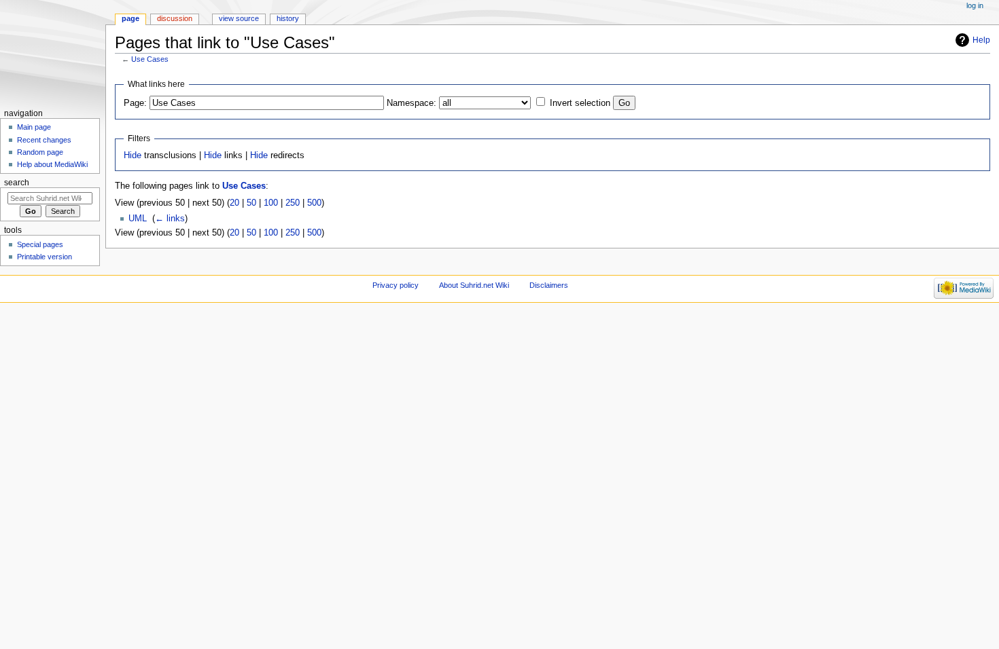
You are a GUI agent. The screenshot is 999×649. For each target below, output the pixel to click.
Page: (135, 103)
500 (314, 203)
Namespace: (411, 103)
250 (292, 203)
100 (271, 203)
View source (239, 18)
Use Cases (150, 59)
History (288, 18)
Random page (40, 152)
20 (234, 203)
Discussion (174, 18)
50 (251, 203)
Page (130, 18)
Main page (34, 127)
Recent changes (44, 140)
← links (170, 218)
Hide (132, 155)
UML (137, 218)
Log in (974, 5)
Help (981, 40)
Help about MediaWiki (52, 164)
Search (16, 183)
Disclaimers (548, 285)
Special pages (40, 244)
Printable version (44, 257)
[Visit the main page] (52, 52)
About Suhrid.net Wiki (474, 285)
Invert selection (580, 103)
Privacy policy (395, 285)
